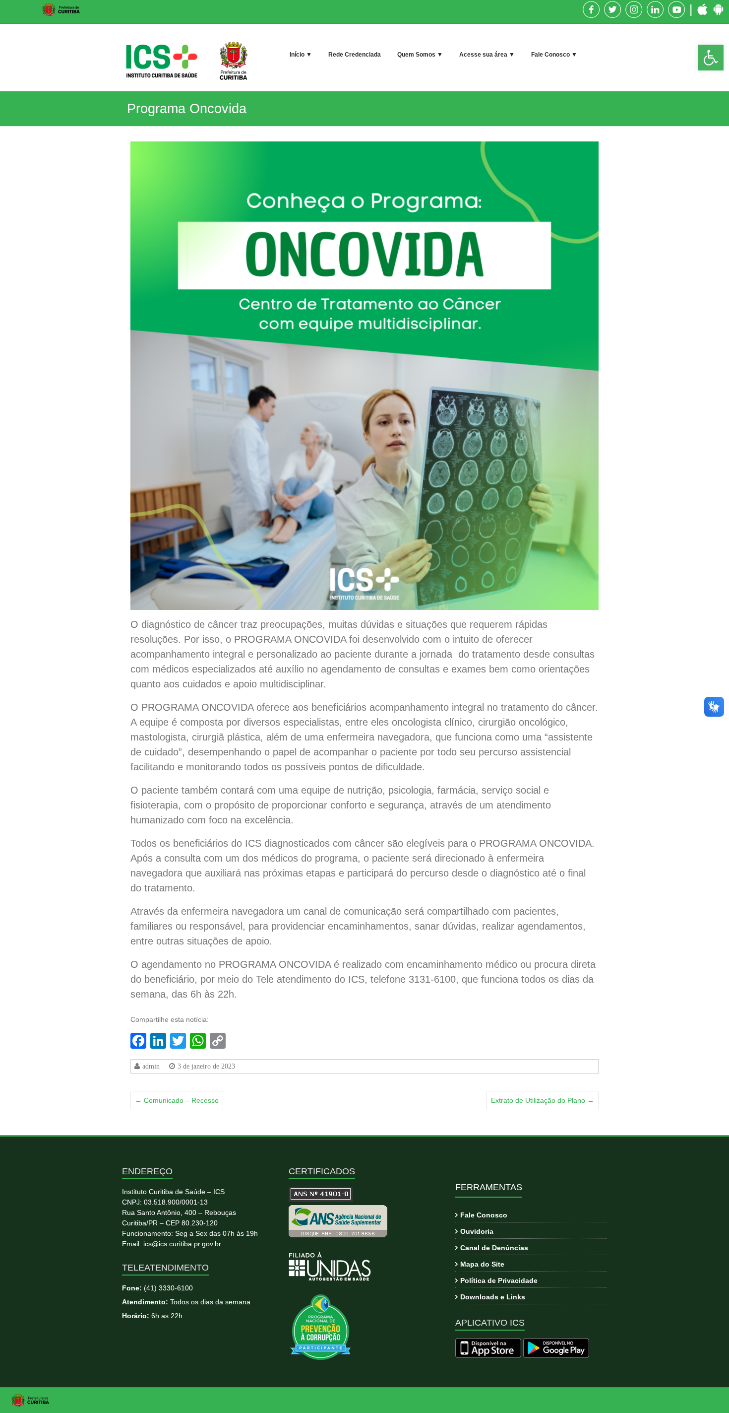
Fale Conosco (483, 1215)
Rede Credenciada (354, 54)
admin (151, 1066)
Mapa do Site (482, 1264)
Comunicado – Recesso (177, 1100)
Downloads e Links (492, 1297)
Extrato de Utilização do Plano (542, 1100)
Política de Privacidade (499, 1280)
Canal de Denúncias (494, 1248)
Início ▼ (301, 54)
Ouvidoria (476, 1231)
